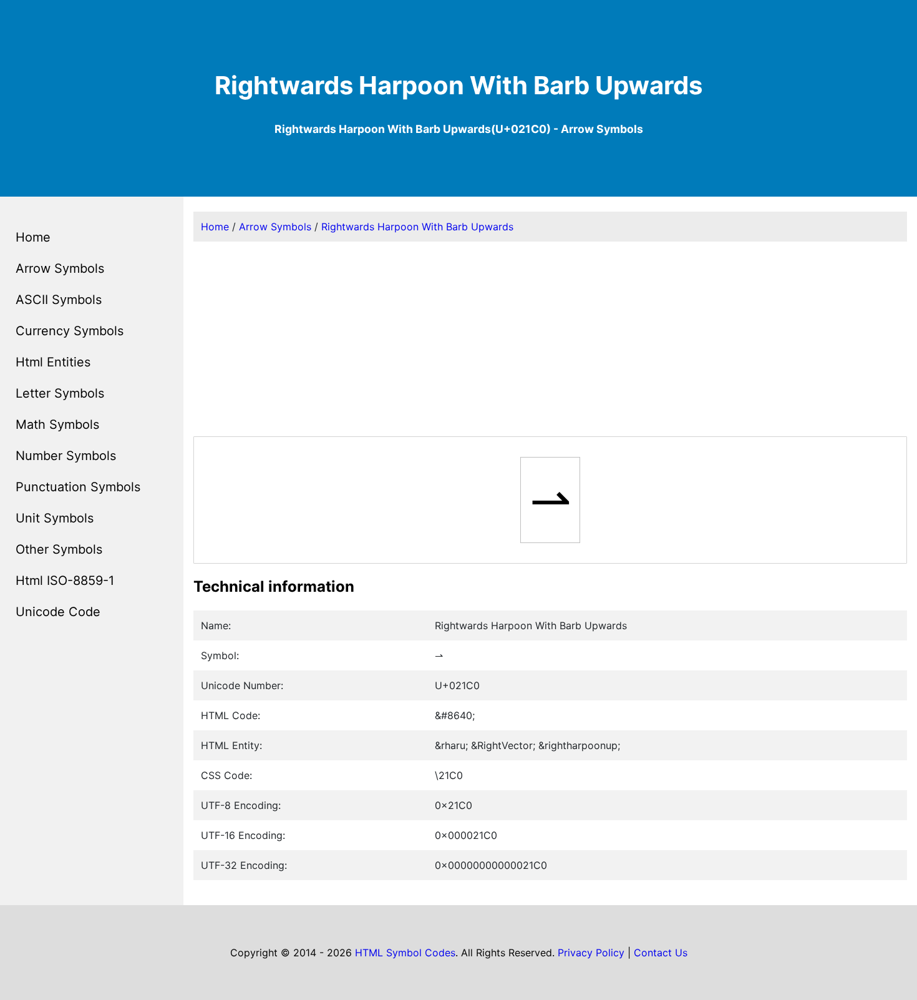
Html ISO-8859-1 (65, 580)
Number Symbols (66, 455)
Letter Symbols (60, 393)
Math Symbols (57, 424)
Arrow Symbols (60, 268)
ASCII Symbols (59, 299)
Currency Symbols (70, 330)
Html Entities (53, 362)
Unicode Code (58, 611)
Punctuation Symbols (78, 486)
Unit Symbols (55, 518)
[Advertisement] (550, 339)
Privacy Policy (591, 952)
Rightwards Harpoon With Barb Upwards (417, 226)
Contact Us (660, 952)
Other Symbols (59, 549)
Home (33, 237)
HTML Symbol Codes (405, 952)
